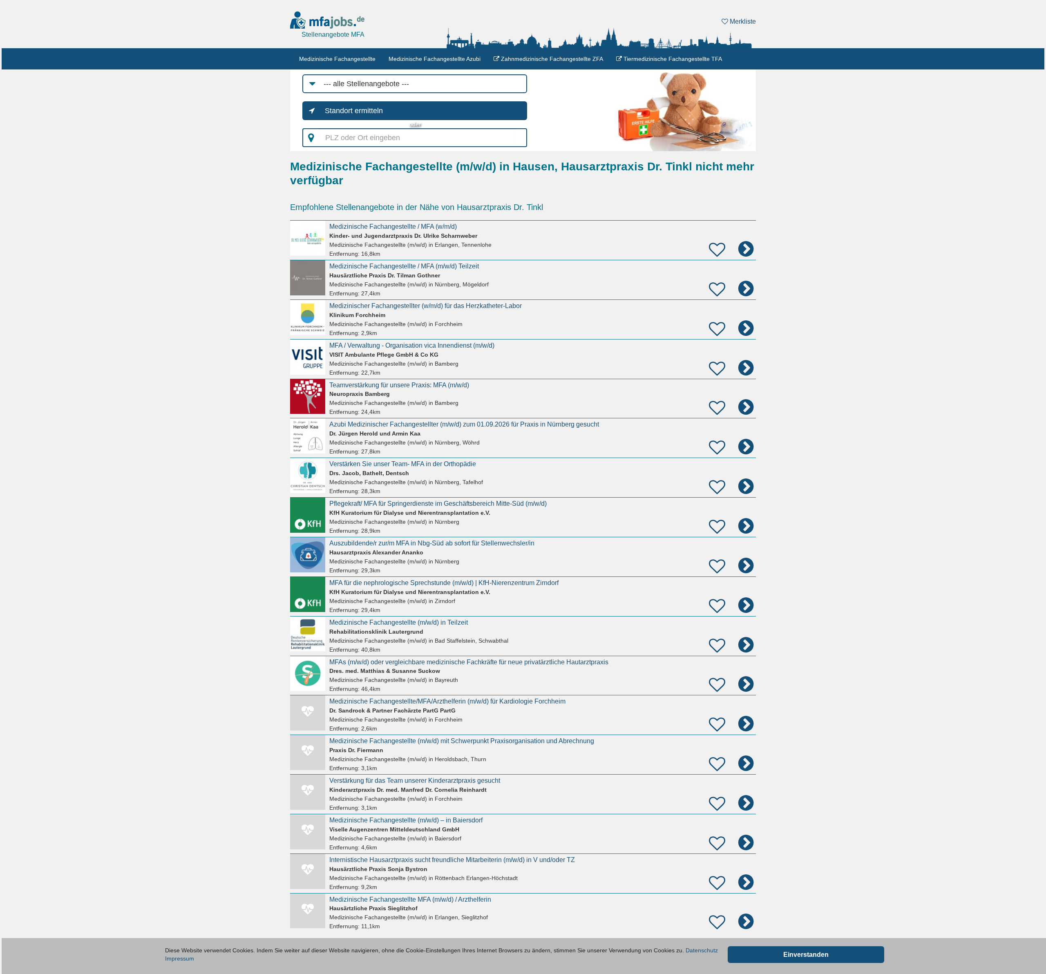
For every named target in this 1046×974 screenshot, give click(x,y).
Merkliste (742, 21)
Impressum (179, 958)
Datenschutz (702, 950)
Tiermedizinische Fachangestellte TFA (672, 59)
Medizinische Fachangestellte (337, 59)
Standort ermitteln (354, 111)
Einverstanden (806, 954)
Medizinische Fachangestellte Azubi (435, 59)
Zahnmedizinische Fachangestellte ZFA (551, 59)
